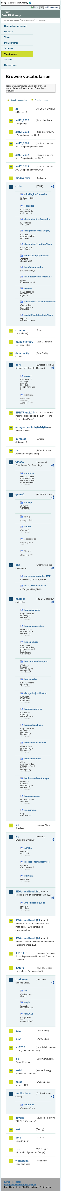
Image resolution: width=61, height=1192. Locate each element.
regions (28, 288)
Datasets (8, 31)
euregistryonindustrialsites (25, 427)
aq (17, 108)
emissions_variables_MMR (29, 576)
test (17, 1129)
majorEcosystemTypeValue (29, 276)
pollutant (28, 876)
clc (25, 990)
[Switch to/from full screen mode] (42, 7)
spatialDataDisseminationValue (29, 301)
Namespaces (10, 65)
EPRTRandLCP (25, 412)
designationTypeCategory (29, 230)
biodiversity (22, 178)
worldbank (21, 1160)
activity (28, 376)
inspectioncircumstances (29, 862)
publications (23, 1093)
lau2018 (20, 1047)
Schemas (8, 48)
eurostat (20, 439)
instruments (29, 810)
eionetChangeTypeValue (29, 255)
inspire (19, 968)
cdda (18, 186)
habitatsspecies (29, 796)
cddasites (29, 206)
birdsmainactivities (29, 626)
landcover (21, 979)
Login (36, 7)
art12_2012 (22, 120)
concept (28, 502)
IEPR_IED (21, 953)
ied (17, 836)
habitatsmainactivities (29, 742)
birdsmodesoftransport (29, 661)
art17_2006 (22, 143)
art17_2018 (22, 166)
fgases (19, 462)
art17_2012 (22, 155)
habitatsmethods (29, 758)
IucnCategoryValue (29, 267)
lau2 (18, 1039)
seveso (19, 1117)
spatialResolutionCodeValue (29, 315)
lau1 (18, 1030)
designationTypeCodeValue (29, 244)
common (20, 330)
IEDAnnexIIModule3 (25, 920)
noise (18, 1082)
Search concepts (41, 100)
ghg (17, 564)
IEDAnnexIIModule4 (25, 938)
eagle (27, 1002)
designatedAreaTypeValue (29, 219)
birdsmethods (29, 642)
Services (8, 59)
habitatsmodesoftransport (29, 778)
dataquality (22, 353)
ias (17, 825)
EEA (17, 2)
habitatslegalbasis (29, 725)
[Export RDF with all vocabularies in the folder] (52, 187)
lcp (17, 1058)
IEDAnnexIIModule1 (25, 891)
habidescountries (29, 709)
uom (18, 1137)
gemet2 (20, 494)
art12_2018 (22, 132)
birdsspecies (29, 679)
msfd (18, 1070)
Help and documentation (15, 26)
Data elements (11, 43)
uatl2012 (28, 1014)
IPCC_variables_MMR (29, 585)
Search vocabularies (19, 100)
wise (18, 1149)
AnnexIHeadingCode (29, 903)
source (27, 526)
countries (29, 473)
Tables (7, 37)
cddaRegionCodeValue (29, 194)
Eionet (16, 20)
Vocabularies (10, 54)
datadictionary (24, 341)
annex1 (28, 848)
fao (17, 450)
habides (20, 598)
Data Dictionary (27, 20)
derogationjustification (29, 693)
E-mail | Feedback (12, 1182)
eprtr (18, 364)
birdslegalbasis (29, 610)
